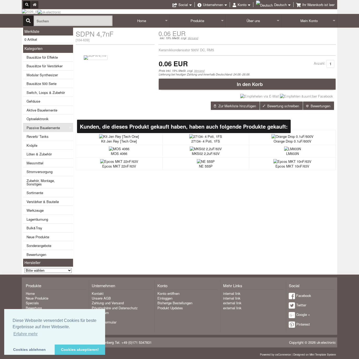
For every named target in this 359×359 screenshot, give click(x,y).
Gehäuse (33, 101)
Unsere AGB (101, 298)
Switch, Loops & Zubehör (46, 92)
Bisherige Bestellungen (174, 302)
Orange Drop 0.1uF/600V (292, 141)
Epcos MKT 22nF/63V (119, 166)
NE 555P (206, 166)
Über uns (253, 20)
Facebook (303, 295)
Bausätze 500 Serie (42, 83)
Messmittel (35, 162)
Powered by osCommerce (275, 354)
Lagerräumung (37, 219)
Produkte (197, 20)
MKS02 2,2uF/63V (206, 153)
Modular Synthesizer (42, 74)
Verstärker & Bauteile (43, 201)
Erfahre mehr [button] (25, 334)
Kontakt (98, 293)
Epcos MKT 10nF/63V (292, 166)
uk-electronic (326, 342)
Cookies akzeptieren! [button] (80, 349)
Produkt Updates (170, 307)
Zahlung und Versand (108, 302)
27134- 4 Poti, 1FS (205, 141)
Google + (303, 314)
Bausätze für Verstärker (45, 65)
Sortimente (35, 192)
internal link (231, 293)
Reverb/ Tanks (38, 136)
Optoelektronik (38, 118)
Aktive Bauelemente (42, 110)
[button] (247, 84)
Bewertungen (36, 254)
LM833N (292, 153)
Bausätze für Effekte (42, 57)
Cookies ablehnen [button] (29, 349)
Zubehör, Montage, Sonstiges (41, 182)
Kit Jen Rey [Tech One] (119, 141)
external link (232, 302)
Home (141, 20)
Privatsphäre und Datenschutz (115, 307)
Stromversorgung (40, 171)
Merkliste (31, 31)
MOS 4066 (119, 153)
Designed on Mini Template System (314, 354)
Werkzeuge (35, 210)
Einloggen (164, 298)
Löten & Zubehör (39, 153)
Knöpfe (32, 145)
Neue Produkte (38, 236)
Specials (32, 302)
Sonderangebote (39, 245)
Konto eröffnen (168, 293)
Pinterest (303, 324)
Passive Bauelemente (43, 127)
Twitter (301, 304)
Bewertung (34, 307)
